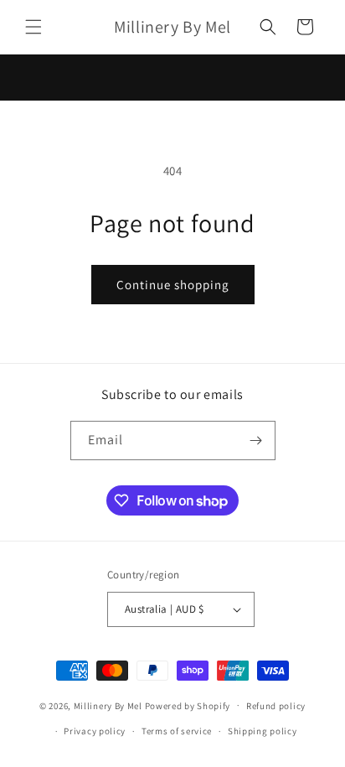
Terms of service (177, 731)
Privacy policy (95, 731)
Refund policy (276, 706)
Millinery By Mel (108, 705)
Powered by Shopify (188, 705)
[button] (33, 26)
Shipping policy (262, 731)
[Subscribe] (256, 440)
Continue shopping (172, 285)
